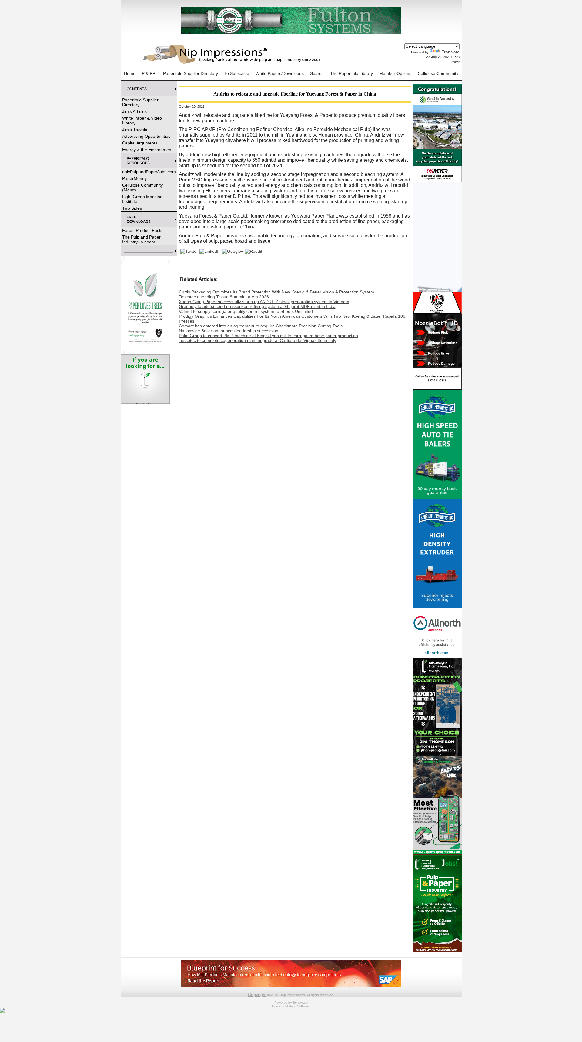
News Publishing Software (291, 1006)
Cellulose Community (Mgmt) (142, 187)
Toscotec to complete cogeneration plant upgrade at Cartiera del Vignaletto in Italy (257, 340)
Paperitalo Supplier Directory (190, 73)
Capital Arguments (139, 142)
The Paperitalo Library (351, 73)
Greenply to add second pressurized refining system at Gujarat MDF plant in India (257, 306)
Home (129, 73)
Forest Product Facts (142, 230)
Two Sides (132, 208)
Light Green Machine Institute (142, 199)
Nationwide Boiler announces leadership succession (228, 330)
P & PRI (149, 73)
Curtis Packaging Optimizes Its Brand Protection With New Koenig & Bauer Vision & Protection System (276, 291)
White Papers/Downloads (280, 73)
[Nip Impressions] (233, 62)
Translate (451, 51)
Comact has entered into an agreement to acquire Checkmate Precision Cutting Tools (261, 325)
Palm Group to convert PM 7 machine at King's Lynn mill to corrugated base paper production (268, 335)
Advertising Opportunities (146, 136)
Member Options (395, 73)
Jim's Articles (134, 111)
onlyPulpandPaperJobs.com (149, 171)
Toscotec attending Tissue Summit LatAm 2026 (224, 296)
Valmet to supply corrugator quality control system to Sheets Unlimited (246, 311)
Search (317, 73)
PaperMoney (134, 178)
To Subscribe (236, 73)
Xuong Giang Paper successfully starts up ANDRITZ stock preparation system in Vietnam (264, 301)
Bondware (300, 1002)
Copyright (257, 994)
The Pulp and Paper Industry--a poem (141, 239)
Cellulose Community (438, 73)
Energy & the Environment (147, 149)
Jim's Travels (134, 129)
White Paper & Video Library (142, 120)
